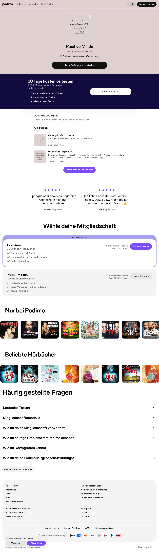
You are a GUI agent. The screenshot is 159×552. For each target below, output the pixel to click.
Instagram (85, 508)
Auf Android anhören (15, 512)
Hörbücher (33, 4)
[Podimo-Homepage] (7, 4)
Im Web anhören (13, 516)
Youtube (84, 516)
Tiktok (83, 512)
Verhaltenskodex (52, 528)
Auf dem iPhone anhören (17, 508)
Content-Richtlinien (72, 528)
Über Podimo (47, 4)
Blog (7, 497)
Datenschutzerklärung (104, 528)
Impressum (10, 489)
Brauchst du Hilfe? (14, 501)
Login (131, 4)
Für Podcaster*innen (90, 485)
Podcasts (20, 4)
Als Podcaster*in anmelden (93, 489)
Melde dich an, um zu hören (79, 169)
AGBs (87, 528)
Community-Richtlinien (91, 497)
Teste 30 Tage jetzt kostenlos (79, 65)
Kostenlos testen (146, 4)
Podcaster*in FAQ (89, 493)
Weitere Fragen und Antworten (18, 469)
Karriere (9, 493)
